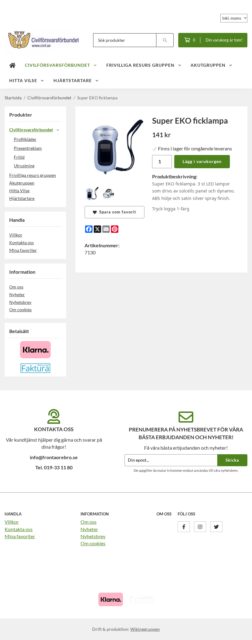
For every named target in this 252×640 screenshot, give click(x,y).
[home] (12, 65)
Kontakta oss (21, 242)
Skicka (232, 460)
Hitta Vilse (23, 80)
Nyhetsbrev (20, 302)
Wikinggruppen (145, 629)
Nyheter (17, 294)
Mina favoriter (23, 250)
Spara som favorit (116, 211)
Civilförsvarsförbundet (57, 65)
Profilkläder (25, 139)
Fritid (19, 157)
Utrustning (24, 165)
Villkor (15, 234)
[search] (165, 40)
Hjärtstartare (72, 80)
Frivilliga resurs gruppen (140, 65)
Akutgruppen (208, 65)
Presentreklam (28, 148)
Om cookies (20, 309)
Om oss (16, 286)
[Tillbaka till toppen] (239, 631)
